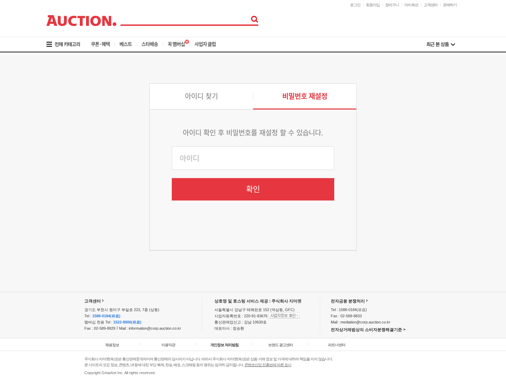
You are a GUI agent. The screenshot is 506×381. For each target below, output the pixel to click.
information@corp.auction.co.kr (155, 328)
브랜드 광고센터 (280, 345)
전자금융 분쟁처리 (348, 301)
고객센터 (431, 5)
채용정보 (112, 345)
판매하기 (450, 5)
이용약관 (168, 345)
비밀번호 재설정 (304, 96)
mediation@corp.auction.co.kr (365, 322)
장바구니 (392, 5)
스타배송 (149, 43)
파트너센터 (336, 345)
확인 (253, 189)
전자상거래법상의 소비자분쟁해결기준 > (368, 329)
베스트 (125, 43)
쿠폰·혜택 (100, 43)
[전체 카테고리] (67, 44)
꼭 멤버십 (176, 43)
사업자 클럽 (205, 43)
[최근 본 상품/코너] (441, 44)
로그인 (355, 5)
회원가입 (373, 5)
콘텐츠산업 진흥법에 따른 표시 (267, 365)
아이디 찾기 (201, 96)
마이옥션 (411, 5)
